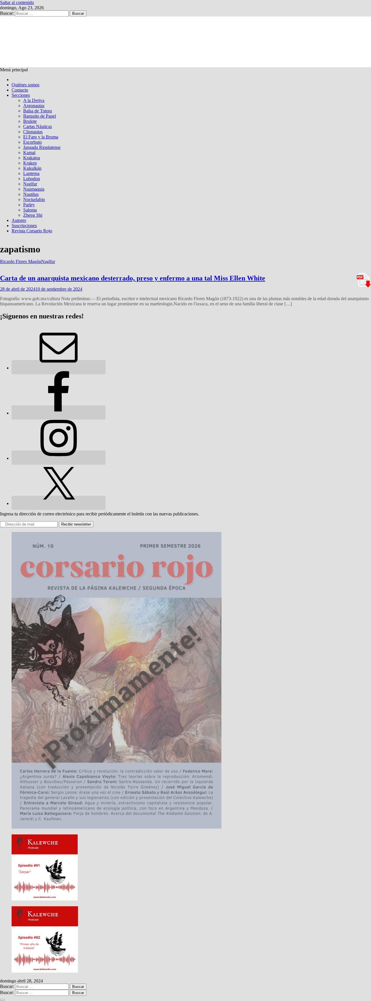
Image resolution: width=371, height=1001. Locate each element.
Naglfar (30, 183)
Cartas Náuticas (37, 126)
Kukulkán (32, 168)
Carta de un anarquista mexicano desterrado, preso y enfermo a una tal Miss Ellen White (132, 278)
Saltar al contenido (17, 2)
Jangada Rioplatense (42, 147)
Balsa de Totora (37, 110)
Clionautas (33, 131)
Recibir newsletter (76, 524)
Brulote (30, 121)
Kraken (30, 163)
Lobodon (31, 178)
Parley (29, 204)
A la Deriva (33, 100)
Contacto (20, 89)
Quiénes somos (25, 84)
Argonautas (33, 105)
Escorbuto (32, 142)
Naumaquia (33, 189)
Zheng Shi (32, 215)
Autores (19, 220)
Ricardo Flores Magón (20, 261)
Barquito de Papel (39, 116)
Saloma (30, 209)
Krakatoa (31, 157)
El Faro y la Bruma (40, 136)
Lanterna (31, 173)
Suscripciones (24, 225)
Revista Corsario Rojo (32, 230)
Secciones (21, 95)
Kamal (29, 152)
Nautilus (31, 194)
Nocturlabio (34, 199)
